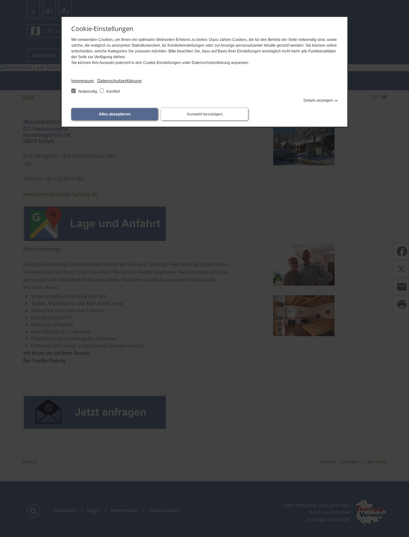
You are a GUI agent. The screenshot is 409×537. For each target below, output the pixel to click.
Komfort (112, 91)
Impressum (82, 80)
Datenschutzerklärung (119, 80)
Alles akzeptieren (114, 114)
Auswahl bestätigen (204, 114)
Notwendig (87, 91)
